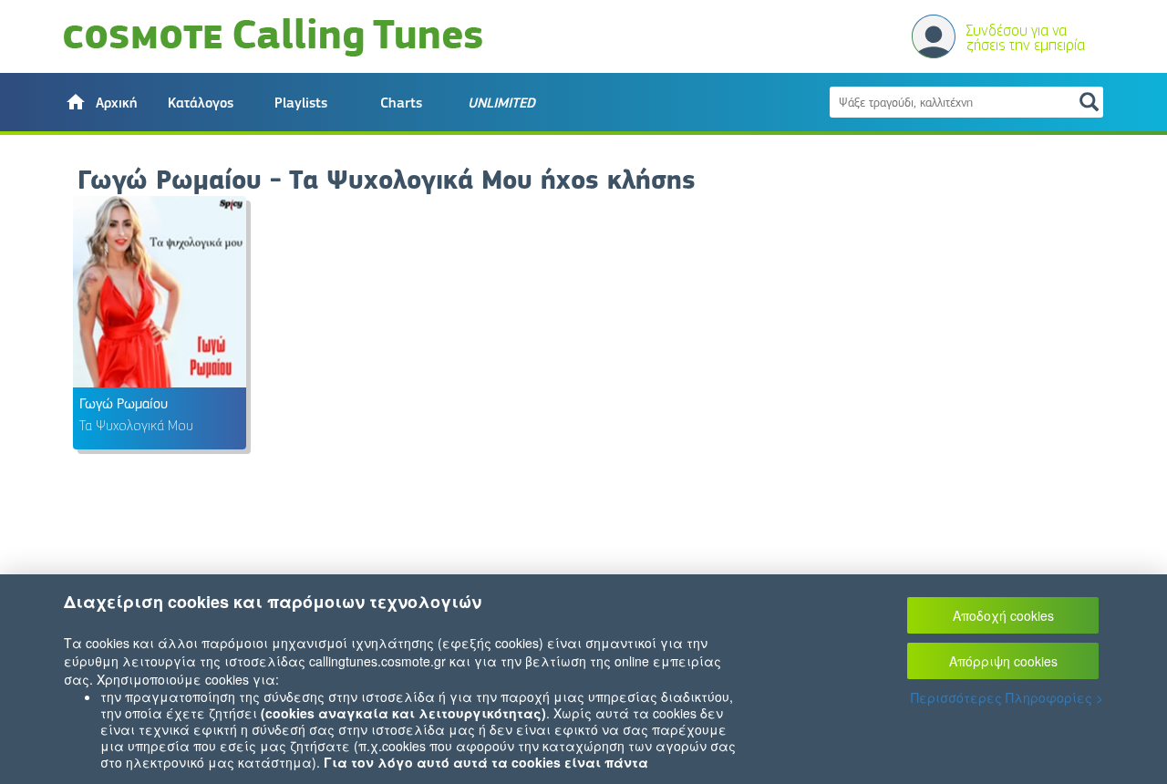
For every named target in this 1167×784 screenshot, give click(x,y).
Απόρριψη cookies (1003, 661)
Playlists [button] (300, 103)
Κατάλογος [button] (200, 103)
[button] (100, 102)
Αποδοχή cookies (1003, 615)
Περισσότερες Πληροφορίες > (1007, 697)
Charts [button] (401, 103)
